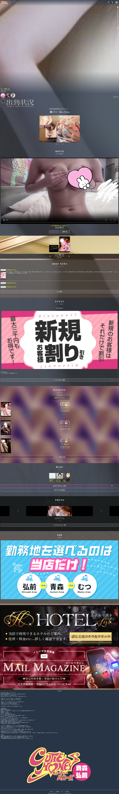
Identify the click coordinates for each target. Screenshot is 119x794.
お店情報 (57, 791)
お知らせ (51, 791)
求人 (62, 791)
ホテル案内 (67, 791)
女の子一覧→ (115, 96)
